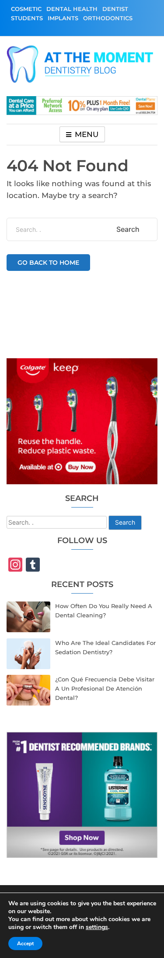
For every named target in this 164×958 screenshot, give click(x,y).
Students (27, 18)
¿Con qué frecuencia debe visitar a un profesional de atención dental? (104, 688)
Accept (25, 943)
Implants (63, 18)
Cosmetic (26, 8)
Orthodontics (108, 18)
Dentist (115, 8)
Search (125, 522)
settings (97, 927)
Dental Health (72, 8)
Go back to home (48, 263)
